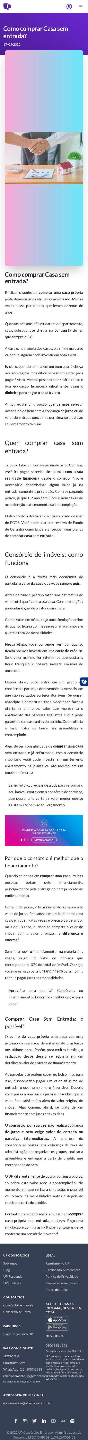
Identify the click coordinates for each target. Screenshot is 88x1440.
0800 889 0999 (14, 1363)
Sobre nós (10, 1263)
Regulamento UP (57, 1263)
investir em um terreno (62, 759)
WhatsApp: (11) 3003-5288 (22, 1369)
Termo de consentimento (63, 1283)
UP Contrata (12, 1283)
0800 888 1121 (56, 1345)
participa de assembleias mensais (50, 688)
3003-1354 (11, 1356)
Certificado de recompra (63, 1270)
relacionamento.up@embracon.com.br (30, 1376)
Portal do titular (57, 1289)
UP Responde (12, 1276)
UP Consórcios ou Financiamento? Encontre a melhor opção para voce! (46, 997)
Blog (6, 1270)
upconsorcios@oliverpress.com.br (27, 1403)
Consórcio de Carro (17, 1312)
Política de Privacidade (62, 1276)
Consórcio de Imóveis (18, 1305)
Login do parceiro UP (18, 1334)
